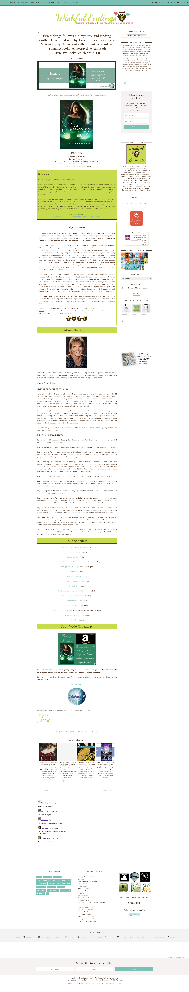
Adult (39, 877)
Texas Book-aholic (74, 552)
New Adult (61, 883)
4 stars (41, 32)
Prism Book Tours (71, 2)
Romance (101, 32)
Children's (47, 877)
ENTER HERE (77, 684)
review (95, 32)
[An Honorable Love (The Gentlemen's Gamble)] (134, 258)
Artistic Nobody (69, 615)
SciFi (69, 883)
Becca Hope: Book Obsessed (74, 596)
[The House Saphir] (146, 258)
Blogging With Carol (74, 601)
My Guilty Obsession (85, 909)
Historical (75, 32)
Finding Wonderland (85, 877)
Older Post (107, 790)
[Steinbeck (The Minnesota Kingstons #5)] (142, 264)
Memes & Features (51, 2)
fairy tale (40, 893)
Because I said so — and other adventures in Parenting (74, 562)
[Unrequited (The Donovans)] (131, 264)
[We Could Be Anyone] (127, 258)
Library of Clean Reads (86, 919)
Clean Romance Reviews (87, 921)
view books (145, 244)
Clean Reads (50, 32)
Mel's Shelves (83, 895)
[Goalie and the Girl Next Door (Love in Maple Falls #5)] (127, 263)
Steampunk (41, 887)
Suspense (61, 887)
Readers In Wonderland (86, 912)
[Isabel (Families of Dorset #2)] (138, 263)
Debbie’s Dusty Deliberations (73, 547)
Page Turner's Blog (85, 914)
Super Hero (51, 887)
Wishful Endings (74, 586)
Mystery (52, 883)
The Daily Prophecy (85, 891)
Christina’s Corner (74, 557)
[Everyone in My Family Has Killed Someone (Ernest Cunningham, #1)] (142, 258)
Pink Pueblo (99, 978)
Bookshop (77, 216)
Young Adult (65, 890)
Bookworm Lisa (83, 900)
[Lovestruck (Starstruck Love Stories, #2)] (142, 270)
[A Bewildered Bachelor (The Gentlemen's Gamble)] (138, 258)
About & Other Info (18, 2)
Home (4, 2)
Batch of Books (83, 888)
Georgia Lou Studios (113, 983)
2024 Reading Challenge (136, 233)
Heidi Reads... (83, 886)
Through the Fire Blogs (69, 567)
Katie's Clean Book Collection (89, 898)
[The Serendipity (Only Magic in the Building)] (134, 269)
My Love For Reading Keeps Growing (91, 902)
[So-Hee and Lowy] (123, 268)
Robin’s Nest (74, 571)
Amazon (68, 216)
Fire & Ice (81, 893)
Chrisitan (57, 877)
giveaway (66, 32)
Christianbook (94, 216)
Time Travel (111, 32)
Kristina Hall (74, 620)
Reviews (34, 2)
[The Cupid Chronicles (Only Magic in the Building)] (138, 269)
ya (47, 893)
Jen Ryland (82, 879)
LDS (69, 880)
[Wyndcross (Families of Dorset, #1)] (134, 263)
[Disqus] (77, 824)
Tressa (134, 235)
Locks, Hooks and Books (74, 581)
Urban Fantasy (53, 890)
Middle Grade (42, 883)
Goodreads (58, 216)
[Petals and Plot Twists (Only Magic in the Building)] (131, 269)
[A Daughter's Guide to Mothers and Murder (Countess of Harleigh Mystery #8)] (146, 263)
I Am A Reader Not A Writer (88, 881)
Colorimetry (82, 884)
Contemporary (42, 880)
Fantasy (59, 32)
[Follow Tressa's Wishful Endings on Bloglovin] (134, 915)
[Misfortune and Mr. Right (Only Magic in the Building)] (127, 269)
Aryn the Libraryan (74, 576)
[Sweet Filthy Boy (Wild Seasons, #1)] (123, 258)
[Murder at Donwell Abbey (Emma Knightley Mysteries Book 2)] (123, 263)
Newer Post (47, 790)
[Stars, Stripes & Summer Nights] (131, 258)
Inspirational (85, 32)
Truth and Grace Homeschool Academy (74, 591)
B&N (84, 216)
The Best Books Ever (85, 907)
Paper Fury (82, 905)
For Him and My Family (74, 605)
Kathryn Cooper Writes (86, 916)
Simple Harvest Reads (60, 610)
